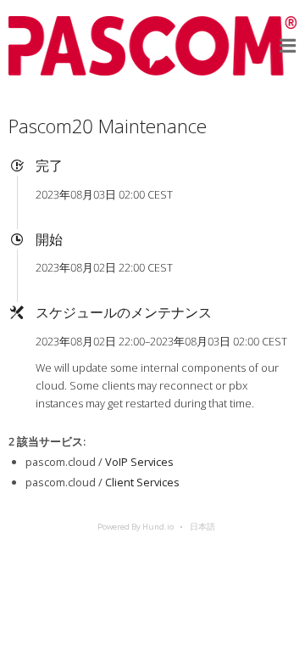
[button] (288, 45)
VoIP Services (139, 461)
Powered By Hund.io (135, 526)
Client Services (142, 482)
